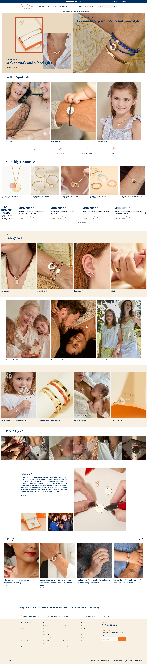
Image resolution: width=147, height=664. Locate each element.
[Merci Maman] (33, 522)
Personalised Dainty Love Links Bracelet (41, 196)
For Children (102, 142)
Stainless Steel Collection (47, 420)
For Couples (56, 360)
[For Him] (73, 111)
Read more (24, 495)
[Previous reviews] (16, 213)
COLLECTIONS (78, 6)
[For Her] (28, 111)
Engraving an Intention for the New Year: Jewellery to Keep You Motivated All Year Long (56, 583)
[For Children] (119, 111)
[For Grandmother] (28, 329)
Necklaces (5, 291)
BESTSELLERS (57, 6)
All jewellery (24, 653)
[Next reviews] (145, 213)
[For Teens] (119, 329)
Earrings (77, 291)
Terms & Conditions (48, 637)
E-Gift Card (115, 420)
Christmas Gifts (24, 650)
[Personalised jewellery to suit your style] (109, 43)
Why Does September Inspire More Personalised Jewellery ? (17, 581)
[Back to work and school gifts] (38, 43)
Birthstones (79, 420)
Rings (113, 291)
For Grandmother (13, 360)
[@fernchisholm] (37, 448)
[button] (115, 1)
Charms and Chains (25, 640)
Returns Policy (46, 634)
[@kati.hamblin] (86, 448)
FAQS (44, 631)
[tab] (73, 606)
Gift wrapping (66, 640)
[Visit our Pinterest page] (114, 625)
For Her (9, 142)
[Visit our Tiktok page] (117, 625)
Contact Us (45, 625)
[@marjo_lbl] (110, 448)
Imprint (45, 643)
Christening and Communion (12, 420)
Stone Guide (65, 646)
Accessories (23, 637)
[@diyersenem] (134, 448)
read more (32, 213)
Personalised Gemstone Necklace (10, 196)
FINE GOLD (87, 6)
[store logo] (27, 6)
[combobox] (108, 6)
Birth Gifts (23, 643)
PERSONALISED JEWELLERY (43, 6)
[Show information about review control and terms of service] (13, 216)
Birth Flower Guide (67, 650)
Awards (83, 631)
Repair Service (66, 631)
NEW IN (64, 6)
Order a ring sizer (67, 643)
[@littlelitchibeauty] (61, 448)
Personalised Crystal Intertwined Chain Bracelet (131, 196)
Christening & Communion (27, 646)
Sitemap (83, 640)
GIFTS (70, 6)
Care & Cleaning (66, 625)
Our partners (84, 634)
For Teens (101, 360)
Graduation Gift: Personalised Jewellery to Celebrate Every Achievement (93, 581)
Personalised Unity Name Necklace (69, 196)
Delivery (45, 628)
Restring (64, 634)
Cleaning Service (66, 628)
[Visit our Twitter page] (108, 625)
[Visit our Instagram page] (102, 625)
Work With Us (84, 628)
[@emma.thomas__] (13, 448)
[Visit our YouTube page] (111, 625)
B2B (93, 6)
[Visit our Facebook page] (105, 625)
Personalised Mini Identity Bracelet (98, 196)
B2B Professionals (85, 637)
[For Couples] (73, 329)
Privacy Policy (46, 640)
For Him (54, 142)
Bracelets (41, 291)
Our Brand (83, 625)
